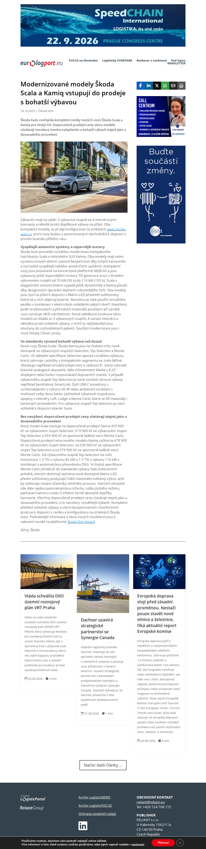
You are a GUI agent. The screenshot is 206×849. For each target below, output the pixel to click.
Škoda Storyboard (81, 521)
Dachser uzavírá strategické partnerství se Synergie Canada (97, 628)
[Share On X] (157, 86)
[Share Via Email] (173, 86)
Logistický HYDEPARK (117, 60)
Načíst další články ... (103, 765)
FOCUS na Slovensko (83, 60)
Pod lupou (178, 60)
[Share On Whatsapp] (165, 86)
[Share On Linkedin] (149, 86)
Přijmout (163, 843)
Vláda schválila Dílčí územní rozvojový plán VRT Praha (44, 602)
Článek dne (45, 111)
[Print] (181, 86)
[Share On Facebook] (141, 86)
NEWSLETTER (176, 63)
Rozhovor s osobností (152, 60)
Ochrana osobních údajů (97, 813)
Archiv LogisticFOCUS (95, 805)
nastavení (138, 844)
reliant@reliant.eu (151, 802)
